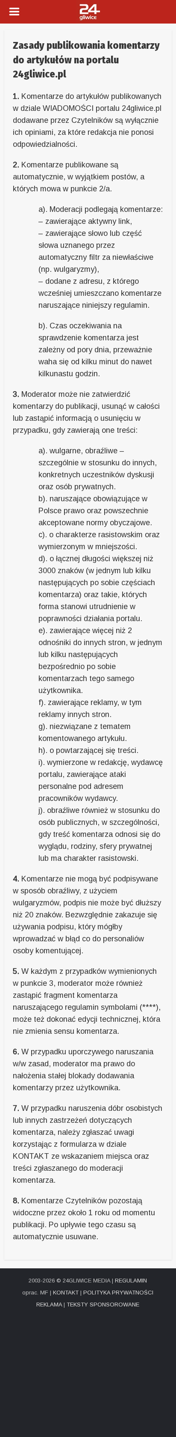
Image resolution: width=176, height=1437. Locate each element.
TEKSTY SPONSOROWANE (103, 1304)
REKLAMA (49, 1304)
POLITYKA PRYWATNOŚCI (118, 1292)
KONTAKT (66, 1292)
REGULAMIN (131, 1280)
